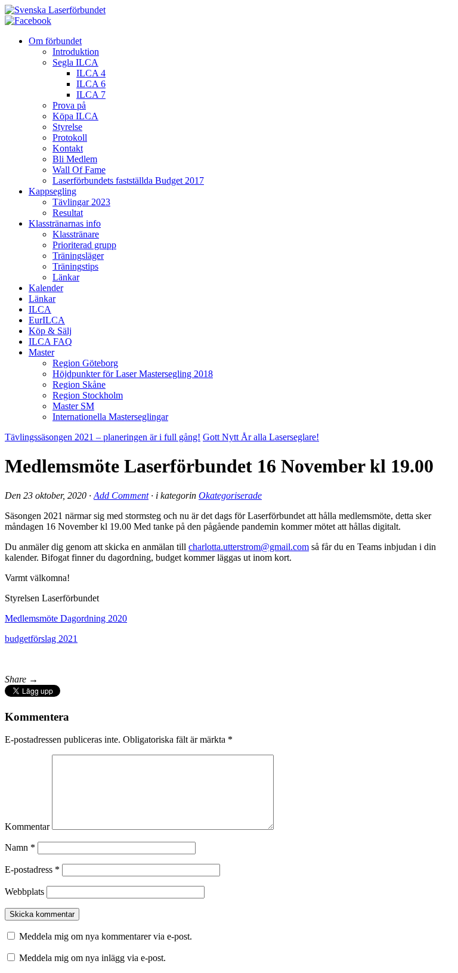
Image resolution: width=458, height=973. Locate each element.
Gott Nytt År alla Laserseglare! (261, 437)
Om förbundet (55, 41)
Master (41, 352)
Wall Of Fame (79, 170)
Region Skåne (79, 384)
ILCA (40, 309)
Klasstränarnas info (65, 223)
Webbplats (24, 891)
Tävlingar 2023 (81, 202)
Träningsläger (78, 256)
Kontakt (67, 148)
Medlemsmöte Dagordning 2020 (66, 618)
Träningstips (75, 266)
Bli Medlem (74, 159)
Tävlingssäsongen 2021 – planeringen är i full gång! (102, 437)
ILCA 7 (91, 94)
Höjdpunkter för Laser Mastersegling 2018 (132, 374)
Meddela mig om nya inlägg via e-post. (92, 958)
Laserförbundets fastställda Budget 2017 (128, 180)
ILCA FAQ (50, 341)
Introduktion (75, 52)
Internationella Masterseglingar (110, 417)
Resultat (67, 213)
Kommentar (27, 826)
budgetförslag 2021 (41, 639)
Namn (20, 847)
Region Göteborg (85, 363)
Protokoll (69, 137)
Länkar (65, 277)
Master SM (73, 406)
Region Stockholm (87, 395)
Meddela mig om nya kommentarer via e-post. (105, 936)
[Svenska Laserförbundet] (55, 10)
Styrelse (67, 127)
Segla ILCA (75, 62)
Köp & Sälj (50, 331)
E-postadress (32, 869)
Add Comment (121, 495)
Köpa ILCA (75, 116)
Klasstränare (75, 234)
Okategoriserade (230, 495)
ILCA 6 (91, 84)
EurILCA (47, 320)
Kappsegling (52, 191)
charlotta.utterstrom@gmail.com (248, 547)
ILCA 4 (91, 73)
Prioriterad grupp (84, 245)
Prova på (69, 105)
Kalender (46, 288)
